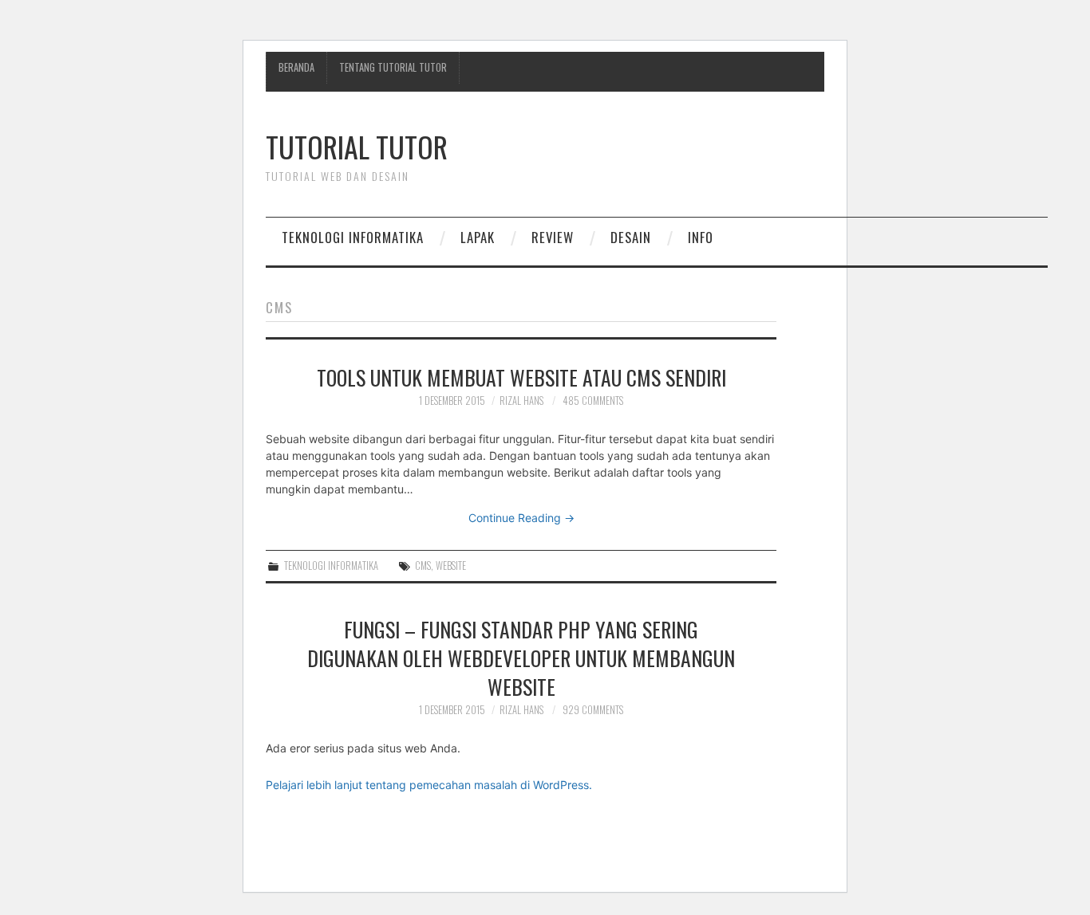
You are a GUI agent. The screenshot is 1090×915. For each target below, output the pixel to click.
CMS (423, 565)
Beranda (296, 67)
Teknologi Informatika (353, 237)
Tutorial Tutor (357, 146)
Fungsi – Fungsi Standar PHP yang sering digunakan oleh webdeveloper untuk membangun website (521, 657)
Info (700, 237)
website (451, 565)
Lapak (477, 237)
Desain (630, 237)
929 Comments (593, 709)
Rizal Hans (521, 400)
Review (552, 237)
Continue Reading (521, 517)
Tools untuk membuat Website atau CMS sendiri (521, 377)
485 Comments (593, 400)
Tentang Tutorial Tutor (393, 67)
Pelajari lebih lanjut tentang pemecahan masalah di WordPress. (429, 784)
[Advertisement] (757, 159)
